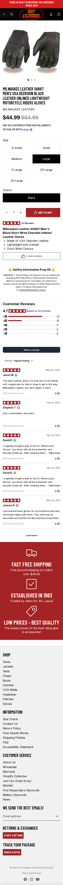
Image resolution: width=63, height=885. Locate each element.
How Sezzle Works (15, 733)
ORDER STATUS (12, 852)
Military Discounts (14, 795)
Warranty (9, 771)
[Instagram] (31, 879)
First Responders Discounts (21, 790)
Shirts (6, 662)
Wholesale (10, 767)
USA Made (10, 689)
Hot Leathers (24, 867)
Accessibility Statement (18, 747)
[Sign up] (57, 816)
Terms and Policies (31, 873)
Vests (6, 671)
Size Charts (10, 719)
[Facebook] (25, 879)
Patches (8, 699)
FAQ (5, 742)
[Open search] (11, 14)
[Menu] (4, 14)
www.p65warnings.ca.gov (32, 290)
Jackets (8, 666)
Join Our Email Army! (17, 781)
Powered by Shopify (42, 867)
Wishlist (8, 785)
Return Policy (12, 728)
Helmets (8, 685)
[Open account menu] (51, 14)
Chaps (7, 676)
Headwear (9, 694)
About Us (9, 762)
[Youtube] (38, 879)
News (6, 799)
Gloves (7, 704)
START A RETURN (13, 835)
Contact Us (10, 723)
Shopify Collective (15, 776)
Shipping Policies (14, 737)
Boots (6, 680)
